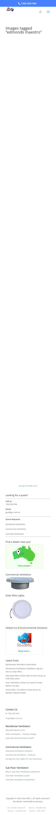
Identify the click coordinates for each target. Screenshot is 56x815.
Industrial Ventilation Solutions (19, 751)
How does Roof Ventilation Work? (20, 738)
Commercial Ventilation (16, 529)
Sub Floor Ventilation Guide (17, 775)
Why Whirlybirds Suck (15, 730)
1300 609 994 (28, 3)
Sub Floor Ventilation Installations (20, 779)
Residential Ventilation (15, 524)
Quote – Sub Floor (37, 811)
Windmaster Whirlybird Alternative (21, 664)
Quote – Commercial (17, 811)
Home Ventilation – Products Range (21, 734)
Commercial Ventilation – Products (21, 755)
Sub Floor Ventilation (15, 534)
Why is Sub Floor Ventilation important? (23, 771)
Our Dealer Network (16, 807)
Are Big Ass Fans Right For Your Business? (24, 759)
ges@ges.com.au (13, 512)
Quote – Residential (37, 807)
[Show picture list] (28, 486)
